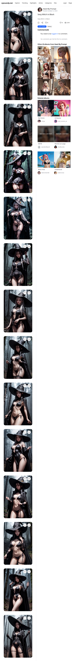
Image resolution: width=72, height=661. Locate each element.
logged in (54, 34)
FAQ (55, 3)
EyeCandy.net (7, 3)
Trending (25, 3)
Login (65, 3)
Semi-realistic (42, 26)
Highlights (33, 3)
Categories (48, 3)
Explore (17, 3)
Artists (41, 3)
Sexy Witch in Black (46, 14)
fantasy (49, 26)
